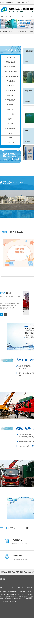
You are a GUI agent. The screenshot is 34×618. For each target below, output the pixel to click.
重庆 (9, 572)
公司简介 (2, 587)
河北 (25, 572)
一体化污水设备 (10, 85)
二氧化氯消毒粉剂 (10, 100)
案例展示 (29, 587)
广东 (13, 572)
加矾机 (10, 133)
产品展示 (11, 587)
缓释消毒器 (10, 95)
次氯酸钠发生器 (10, 62)
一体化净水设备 (10, 81)
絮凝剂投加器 (10, 142)
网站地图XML (13, 601)
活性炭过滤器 (10, 114)
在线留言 (6, 159)
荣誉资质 (20, 587)
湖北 (29, 572)
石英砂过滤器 (10, 109)
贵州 (21, 572)
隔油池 (10, 119)
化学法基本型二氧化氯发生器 (10, 76)
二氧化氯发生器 (10, 57)
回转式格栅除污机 (10, 128)
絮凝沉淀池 (10, 104)
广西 (17, 572)
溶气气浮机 (10, 123)
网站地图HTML (4, 601)
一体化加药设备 (10, 90)
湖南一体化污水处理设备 (17, 31)
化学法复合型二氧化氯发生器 (10, 71)
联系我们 (15, 159)
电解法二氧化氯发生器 (10, 66)
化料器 (10, 138)
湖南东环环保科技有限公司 (12, 594)
